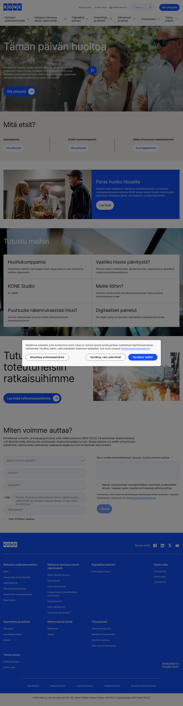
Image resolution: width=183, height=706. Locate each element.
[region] (91, 353)
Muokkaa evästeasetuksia (47, 357)
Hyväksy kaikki (143, 357)
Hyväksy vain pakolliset (105, 357)
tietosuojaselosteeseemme (135, 348)
